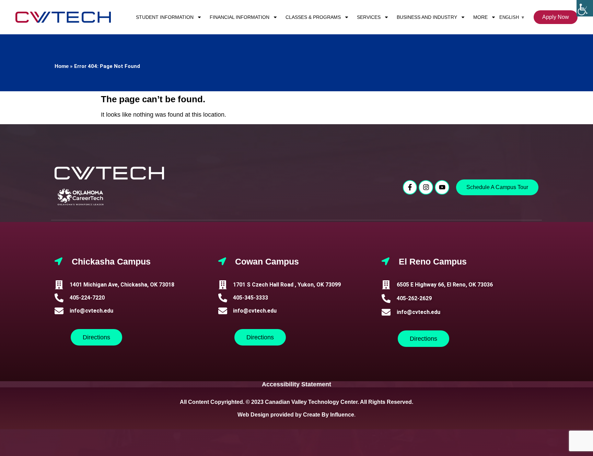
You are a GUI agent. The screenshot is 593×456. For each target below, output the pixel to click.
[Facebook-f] (410, 187)
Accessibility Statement (296, 384)
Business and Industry (427, 17)
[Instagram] (426, 187)
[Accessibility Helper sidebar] (585, 8)
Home (62, 66)
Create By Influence (328, 415)
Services (369, 17)
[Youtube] (442, 187)
